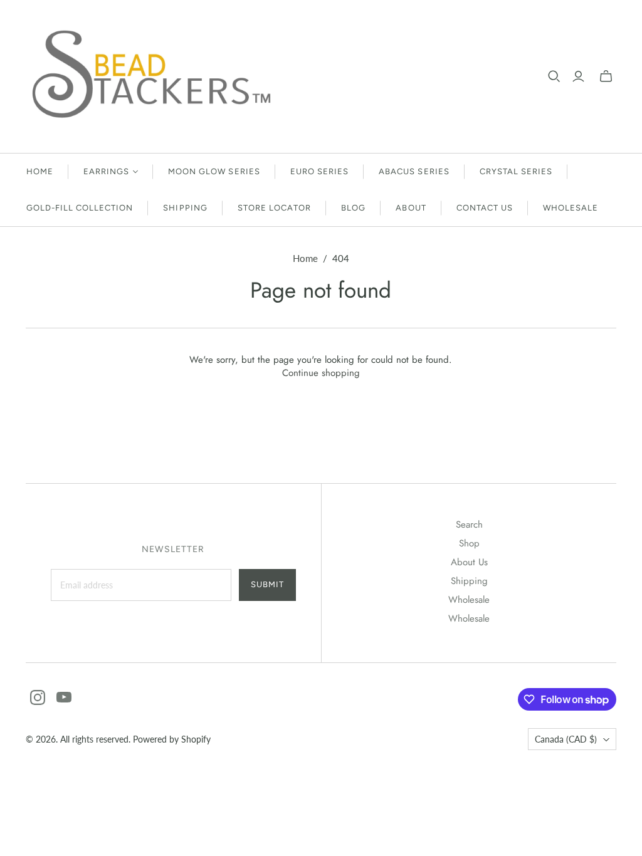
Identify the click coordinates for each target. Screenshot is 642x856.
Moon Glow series (214, 171)
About (411, 207)
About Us (469, 562)
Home (39, 171)
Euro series (319, 171)
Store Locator (275, 207)
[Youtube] (63, 697)
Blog (353, 207)
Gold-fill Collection (80, 207)
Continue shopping (321, 373)
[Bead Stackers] (151, 76)
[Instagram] (37, 697)
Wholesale (570, 207)
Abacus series (414, 171)
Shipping (185, 207)
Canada (566, 739)
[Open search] (554, 76)
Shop (469, 543)
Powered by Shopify (172, 739)
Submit (267, 584)
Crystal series (516, 171)
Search (469, 524)
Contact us (484, 207)
